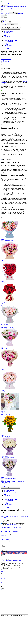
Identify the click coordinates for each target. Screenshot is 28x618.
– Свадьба (6, 37)
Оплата (14, 3)
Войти (16, 13)
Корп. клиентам (23, 6)
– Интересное (7, 39)
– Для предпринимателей (10, 48)
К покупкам (3, 486)
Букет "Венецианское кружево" (8, 478)
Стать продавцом (5, 6)
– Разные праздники (9, 46)
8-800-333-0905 (4, 535)
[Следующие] (2, 480)
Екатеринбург (23, 516)
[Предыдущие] (1, 480)
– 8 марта (6, 44)
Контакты (3, 8)
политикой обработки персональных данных (12, 527)
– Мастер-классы (8, 36)
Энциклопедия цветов (9, 34)
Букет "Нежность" (5, 391)
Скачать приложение (6, 616)
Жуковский (8, 516)
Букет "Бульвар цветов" (6, 261)
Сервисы (12, 8)
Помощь (8, 8)
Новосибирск (17, 516)
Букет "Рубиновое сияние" (7, 304)
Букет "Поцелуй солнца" (7, 435)
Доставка (10, 3)
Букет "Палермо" (5, 348)
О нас (6, 3)
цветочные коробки (11, 85)
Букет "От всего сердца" (7, 369)
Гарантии (19, 3)
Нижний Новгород (3, 515)
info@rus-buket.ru (5, 539)
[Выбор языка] (2, 9)
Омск (12, 516)
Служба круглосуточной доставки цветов (12, 560)
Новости (6, 32)
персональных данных (11, 524)
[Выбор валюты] (1, 11)
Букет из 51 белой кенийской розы (9, 457)
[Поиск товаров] (2, 22)
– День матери (7, 45)
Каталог (3, 3)
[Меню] (10, 22)
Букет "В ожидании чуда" (7, 240)
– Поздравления (8, 41)
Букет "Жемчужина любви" (7, 326)
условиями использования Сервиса (9, 526)
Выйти (21, 13)
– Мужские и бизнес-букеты (10, 40)
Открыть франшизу (14, 6)
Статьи (6, 35)
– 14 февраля (7, 43)
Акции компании (8, 31)
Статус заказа (18, 8)
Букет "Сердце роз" (5, 282)
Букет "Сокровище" (5, 413)
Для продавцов (4, 5)
